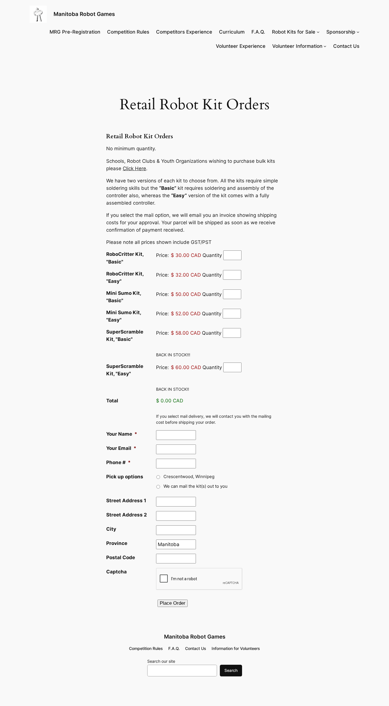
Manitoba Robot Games (84, 14)
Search (231, 670)
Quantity (212, 255)
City (111, 529)
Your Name (121, 434)
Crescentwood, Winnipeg (188, 476)
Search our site (161, 661)
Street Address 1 (126, 500)
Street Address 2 (126, 515)
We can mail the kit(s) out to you (195, 486)
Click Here (134, 168)
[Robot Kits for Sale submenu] (318, 31)
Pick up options (124, 476)
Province (116, 543)
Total (112, 401)
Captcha (116, 572)
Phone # (118, 462)
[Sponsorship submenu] (358, 31)
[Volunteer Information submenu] (325, 46)
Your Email (121, 448)
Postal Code (120, 557)
